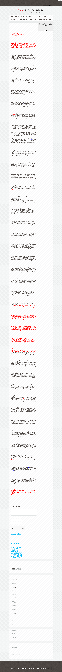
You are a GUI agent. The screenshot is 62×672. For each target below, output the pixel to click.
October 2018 (13, 605)
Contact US (13, 646)
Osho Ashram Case (17, 545)
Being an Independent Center (16, 534)
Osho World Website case (14, 548)
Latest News (17, 16)
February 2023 (14, 582)
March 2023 (13, 580)
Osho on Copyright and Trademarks (36, 3)
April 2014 (13, 616)
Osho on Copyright (48, 668)
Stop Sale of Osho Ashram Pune (15, 3)
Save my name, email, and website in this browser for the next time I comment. (22, 525)
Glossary (13, 648)
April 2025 (13, 576)
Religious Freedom (17, 549)
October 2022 (13, 586)
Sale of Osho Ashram (14, 551)
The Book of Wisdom (15, 552)
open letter (13, 651)
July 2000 (13, 624)
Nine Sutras (16, 544)
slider (17, 551)
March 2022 (13, 593)
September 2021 (14, 598)
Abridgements (44, 16)
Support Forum (14, 634)
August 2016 (13, 610)
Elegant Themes (45, 665)
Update (20, 553)
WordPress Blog (14, 637)
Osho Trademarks (29, 16)
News (13, 544)
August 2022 (13, 587)
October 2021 (13, 597)
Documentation (14, 630)
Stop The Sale (16, 570)
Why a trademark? (18, 557)
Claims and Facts (17, 535)
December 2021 (14, 594)
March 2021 (13, 602)
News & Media (28, 3)
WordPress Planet (14, 638)
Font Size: (59, 0)
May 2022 (13, 590)
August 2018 (13, 606)
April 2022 (13, 591)
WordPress (51, 665)
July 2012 (13, 621)
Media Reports (15, 543)
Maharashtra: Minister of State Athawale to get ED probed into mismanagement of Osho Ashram (16, 564)
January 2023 (13, 583)
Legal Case (23, 16)
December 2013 (14, 617)
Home (12, 668)
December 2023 (14, 579)
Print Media (13, 19)
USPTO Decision (13, 554)
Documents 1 (18, 537)
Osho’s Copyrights (37, 16)
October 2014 (13, 613)
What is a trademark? (16, 555)
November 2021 (14, 595)
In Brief (12, 16)
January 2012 (13, 623)
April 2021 (13, 601)
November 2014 (14, 612)
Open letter (23, 3)
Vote (45, 30)
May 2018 (13, 608)
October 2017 (13, 609)
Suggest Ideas (13, 633)
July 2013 (13, 620)
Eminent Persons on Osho (15, 647)
